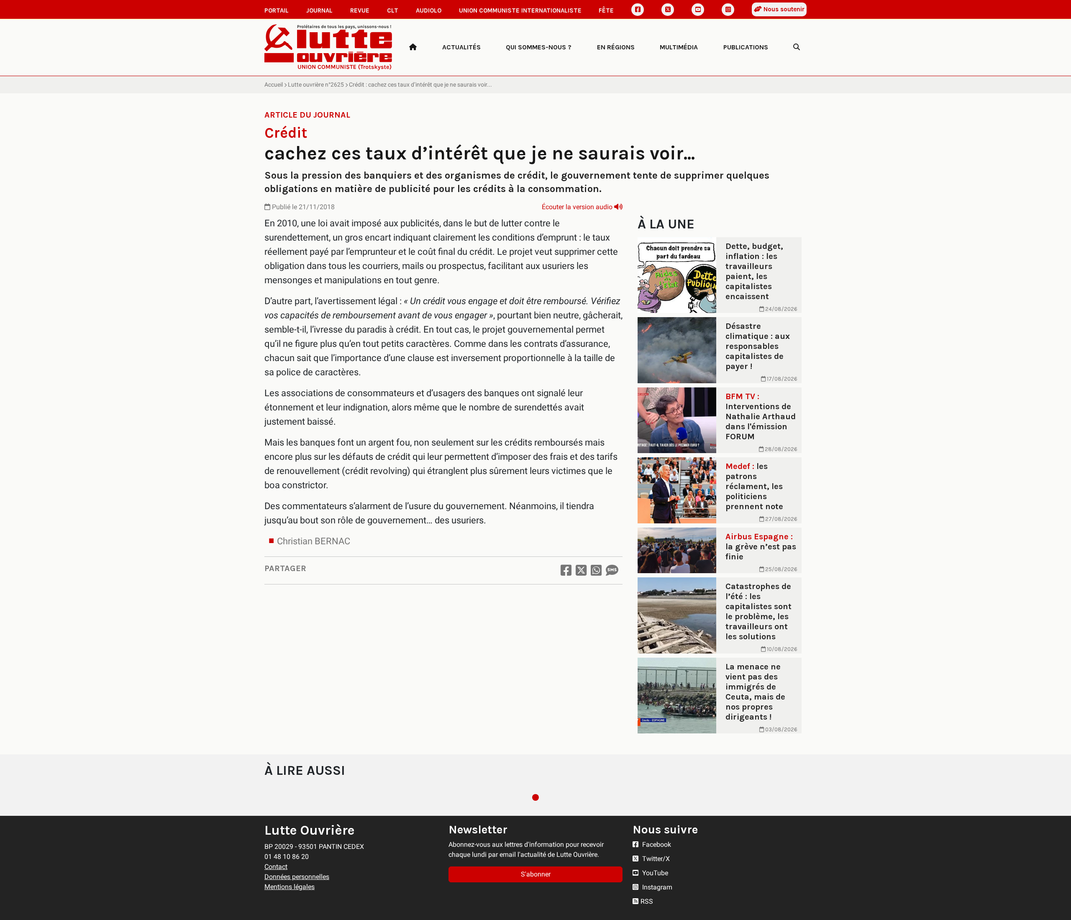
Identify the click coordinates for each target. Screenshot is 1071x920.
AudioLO (428, 10)
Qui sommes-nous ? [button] (538, 47)
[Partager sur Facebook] (566, 570)
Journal (319, 10)
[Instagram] (728, 9)
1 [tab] (535, 797)
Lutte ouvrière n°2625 (316, 84)
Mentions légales (289, 887)
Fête (606, 10)
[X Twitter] (667, 9)
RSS (647, 901)
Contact (275, 867)
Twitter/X (655, 859)
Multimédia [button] (679, 47)
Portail (276, 10)
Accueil (273, 84)
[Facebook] (637, 9)
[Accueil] (412, 47)
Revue (359, 10)
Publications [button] (745, 47)
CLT (392, 10)
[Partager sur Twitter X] (581, 570)
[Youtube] (698, 9)
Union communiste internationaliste (520, 10)
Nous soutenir (783, 9)
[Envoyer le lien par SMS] (612, 570)
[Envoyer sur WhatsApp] (596, 570)
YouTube (654, 873)
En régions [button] (616, 47)
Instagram (656, 887)
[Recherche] (797, 47)
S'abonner (536, 874)
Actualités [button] (461, 47)
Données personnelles (296, 877)
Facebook (656, 844)
